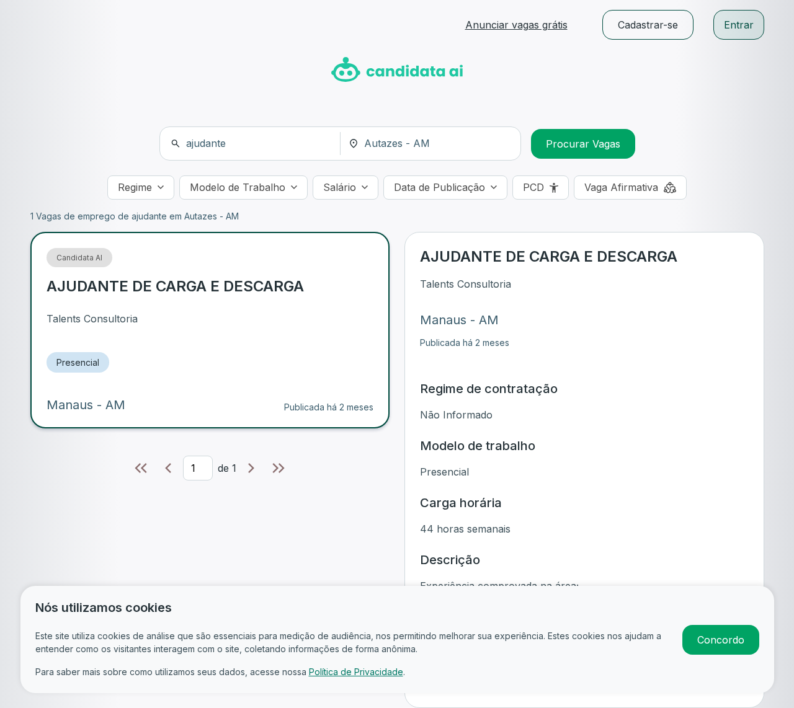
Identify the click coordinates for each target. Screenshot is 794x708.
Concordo (720, 640)
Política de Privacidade (356, 671)
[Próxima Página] (251, 468)
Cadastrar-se (648, 25)
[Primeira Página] (140, 468)
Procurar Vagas (583, 144)
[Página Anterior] (168, 468)
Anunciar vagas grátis (516, 25)
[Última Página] (278, 468)
